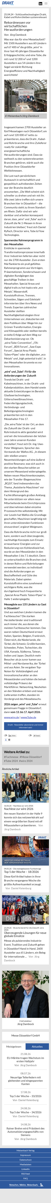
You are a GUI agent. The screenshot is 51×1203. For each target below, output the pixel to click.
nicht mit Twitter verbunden (30, 735)
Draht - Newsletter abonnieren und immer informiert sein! (25, 726)
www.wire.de (11, 717)
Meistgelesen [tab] (13, 1046)
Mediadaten (25, 1164)
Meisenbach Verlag (25, 1150)
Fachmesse (11, 756)
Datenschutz (26, 1159)
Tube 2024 (11, 760)
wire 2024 (26, 760)
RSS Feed (25, 1173)
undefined (5, 735)
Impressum (25, 1155)
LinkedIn (25, 1169)
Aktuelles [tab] (37, 1046)
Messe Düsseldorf (31, 756)
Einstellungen (9, 739)
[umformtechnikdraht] (8, 3)
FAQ (25, 1178)
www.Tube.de (28, 717)
